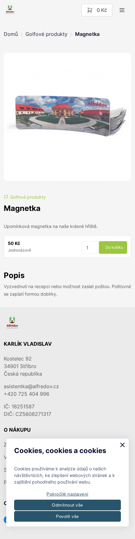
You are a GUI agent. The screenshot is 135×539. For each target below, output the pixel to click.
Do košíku (114, 247)
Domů (11, 34)
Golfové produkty (46, 34)
